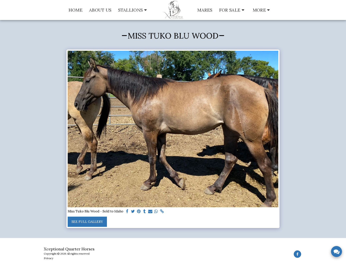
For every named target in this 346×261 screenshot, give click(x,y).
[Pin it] (139, 211)
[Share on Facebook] (127, 211)
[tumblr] (144, 211)
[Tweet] (133, 211)
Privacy (48, 258)
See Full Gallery (87, 221)
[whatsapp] (156, 211)
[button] (133, 10)
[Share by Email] (150, 211)
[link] (162, 211)
